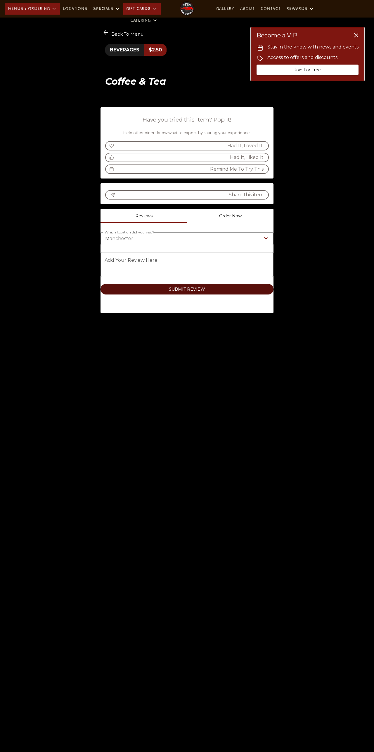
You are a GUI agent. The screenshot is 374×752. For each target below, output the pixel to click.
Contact (271, 8)
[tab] (144, 216)
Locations (75, 8)
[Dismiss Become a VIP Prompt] (356, 35)
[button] (32, 9)
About (247, 8)
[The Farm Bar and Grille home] (187, 8)
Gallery (225, 8)
